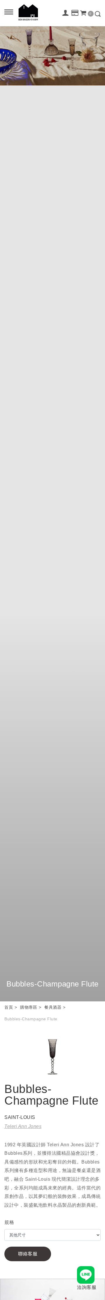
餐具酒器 (52, 1007)
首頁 (8, 1007)
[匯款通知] (75, 13)
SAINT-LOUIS (19, 1117)
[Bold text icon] (9, 11)
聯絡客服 (27, 1253)
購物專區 (28, 1007)
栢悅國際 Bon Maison (28, 12)
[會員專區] (65, 13)
